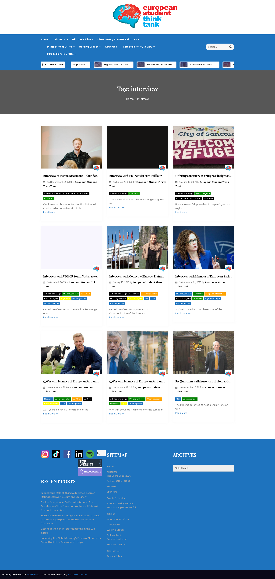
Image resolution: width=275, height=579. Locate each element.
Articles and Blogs (52, 193)
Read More (49, 212)
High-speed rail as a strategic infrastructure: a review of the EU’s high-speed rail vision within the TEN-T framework (70, 519)
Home (44, 39)
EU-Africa (85, 294)
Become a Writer (116, 544)
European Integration (215, 294)
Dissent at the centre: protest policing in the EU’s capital (168, 64)
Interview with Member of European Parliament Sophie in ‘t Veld (203, 276)
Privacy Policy (114, 556)
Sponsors (112, 491)
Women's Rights (51, 303)
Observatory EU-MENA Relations (117, 39)
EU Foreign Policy (70, 294)
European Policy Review (137, 46)
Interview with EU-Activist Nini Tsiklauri (135, 176)
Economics (134, 294)
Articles (111, 514)
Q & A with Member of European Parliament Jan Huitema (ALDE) (71, 381)
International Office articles (75, 193)
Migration (208, 198)
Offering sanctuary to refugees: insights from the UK (203, 176)
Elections (48, 399)
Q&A (153, 298)
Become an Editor (117, 539)
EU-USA (87, 399)
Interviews (48, 198)
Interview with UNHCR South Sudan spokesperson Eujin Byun (71, 276)
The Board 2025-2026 (119, 475)
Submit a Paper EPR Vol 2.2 (121, 507)
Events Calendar (116, 498)
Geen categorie (202, 193)
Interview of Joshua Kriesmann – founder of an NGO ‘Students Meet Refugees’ (71, 176)
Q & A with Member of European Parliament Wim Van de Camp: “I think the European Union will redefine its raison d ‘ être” (137, 381)
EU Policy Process (118, 298)
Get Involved (114, 535)
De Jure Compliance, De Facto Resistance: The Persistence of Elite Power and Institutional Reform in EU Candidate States (70, 506)
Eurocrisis (198, 294)
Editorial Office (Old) (118, 481)
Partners (111, 486)
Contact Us (113, 551)
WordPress (33, 574)
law (146, 298)
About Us (60, 39)
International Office (59, 46)
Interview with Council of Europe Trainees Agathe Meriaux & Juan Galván (137, 276)
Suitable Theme (77, 574)
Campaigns (113, 524)
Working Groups (89, 46)
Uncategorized (79, 298)
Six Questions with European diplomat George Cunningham (203, 381)
